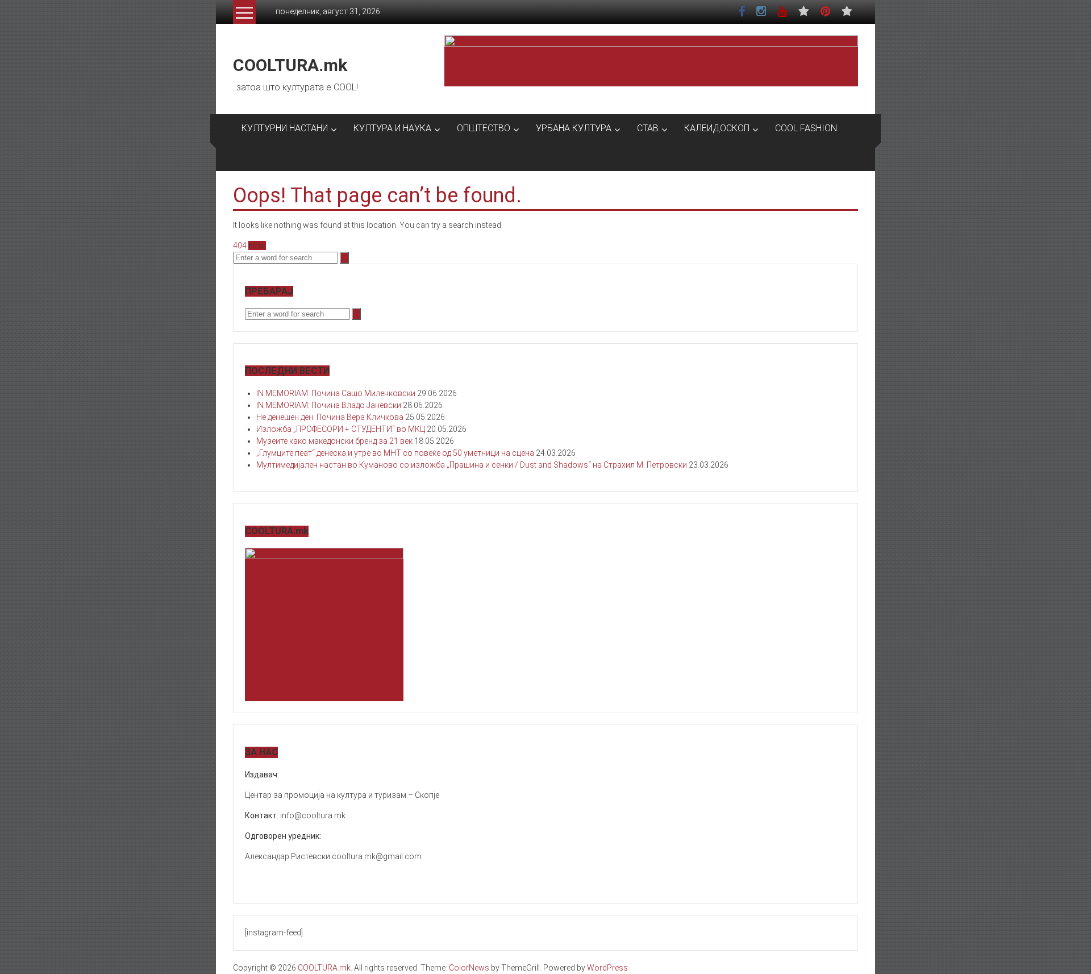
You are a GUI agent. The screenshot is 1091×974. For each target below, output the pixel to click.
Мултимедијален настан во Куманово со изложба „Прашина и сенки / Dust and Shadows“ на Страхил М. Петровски (471, 464)
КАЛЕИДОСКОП (716, 128)
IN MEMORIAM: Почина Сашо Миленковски (335, 393)
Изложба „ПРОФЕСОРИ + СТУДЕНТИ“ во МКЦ (340, 429)
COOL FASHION (806, 128)
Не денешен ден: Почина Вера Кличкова (329, 417)
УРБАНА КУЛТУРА (573, 128)
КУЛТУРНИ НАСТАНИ (284, 128)
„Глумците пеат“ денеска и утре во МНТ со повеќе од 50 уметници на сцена (395, 452)
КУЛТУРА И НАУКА (392, 128)
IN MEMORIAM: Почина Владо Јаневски (328, 405)
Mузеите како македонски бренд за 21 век (334, 441)
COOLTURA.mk (290, 65)
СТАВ (648, 128)
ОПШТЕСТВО (483, 128)
